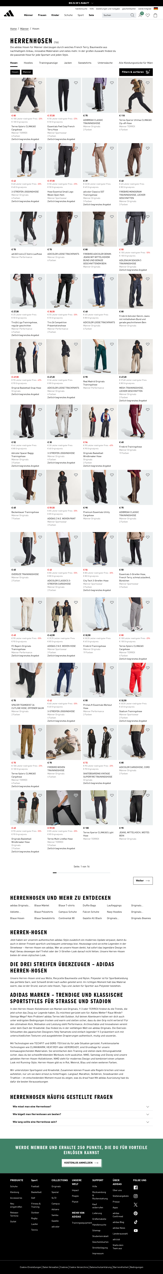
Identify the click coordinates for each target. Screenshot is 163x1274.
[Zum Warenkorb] (155, 15)
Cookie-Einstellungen (30, 1267)
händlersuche (81, 9)
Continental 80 (66, 918)
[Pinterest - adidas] (143, 1214)
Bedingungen (136, 1267)
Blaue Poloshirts (43, 912)
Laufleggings (114, 905)
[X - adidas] (143, 1205)
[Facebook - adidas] (143, 1188)
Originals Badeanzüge (114, 918)
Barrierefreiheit (121, 1267)
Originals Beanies (141, 918)
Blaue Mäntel (41, 905)
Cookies (64, 1267)
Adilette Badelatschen (17, 912)
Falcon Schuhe (91, 912)
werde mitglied (144, 9)
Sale (91, 15)
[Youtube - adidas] (143, 1231)
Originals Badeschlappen (140, 906)
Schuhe (68, 15)
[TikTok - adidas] (143, 1222)
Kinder (55, 15)
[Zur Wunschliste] (148, 15)
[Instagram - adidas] (143, 1196)
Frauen (42, 15)
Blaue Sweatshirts (44, 918)
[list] (81, 63)
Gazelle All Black (92, 918)
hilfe (92, 9)
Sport (81, 15)
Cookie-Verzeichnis (78, 1267)
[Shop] (9, 14)
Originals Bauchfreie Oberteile (137, 912)
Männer (28, 15)
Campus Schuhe (68, 912)
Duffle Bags (89, 905)
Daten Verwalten (51, 1267)
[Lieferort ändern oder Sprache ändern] (155, 8)
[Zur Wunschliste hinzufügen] (40, 83)
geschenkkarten (129, 9)
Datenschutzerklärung (101, 1267)
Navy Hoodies (114, 912)
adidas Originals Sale (19, 906)
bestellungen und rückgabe (108, 9)
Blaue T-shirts (67, 905)
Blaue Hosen (17, 918)
